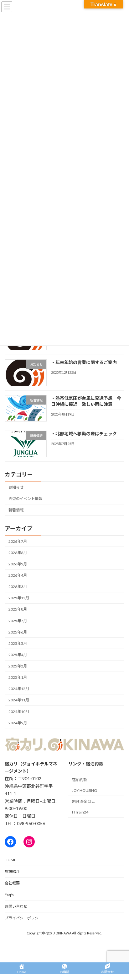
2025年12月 (18, 598)
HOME (10, 859)
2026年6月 (17, 552)
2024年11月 (18, 700)
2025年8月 (17, 609)
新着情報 (15, 510)
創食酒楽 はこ (83, 801)
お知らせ (15, 487)
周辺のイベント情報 (25, 498)
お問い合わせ (16, 906)
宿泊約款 (79, 779)
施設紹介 (12, 871)
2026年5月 (17, 564)
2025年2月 (17, 666)
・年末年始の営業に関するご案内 (84, 362)
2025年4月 (17, 654)
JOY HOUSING (84, 790)
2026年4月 (17, 575)
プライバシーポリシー (23, 918)
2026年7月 (17, 541)
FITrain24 (80, 812)
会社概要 (12, 883)
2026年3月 (17, 586)
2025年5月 (17, 643)
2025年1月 (17, 677)
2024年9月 (17, 723)
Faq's (9, 894)
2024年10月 (18, 711)
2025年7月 (17, 620)
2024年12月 (18, 688)
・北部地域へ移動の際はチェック (84, 433)
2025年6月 (17, 632)
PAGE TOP (120, 938)
